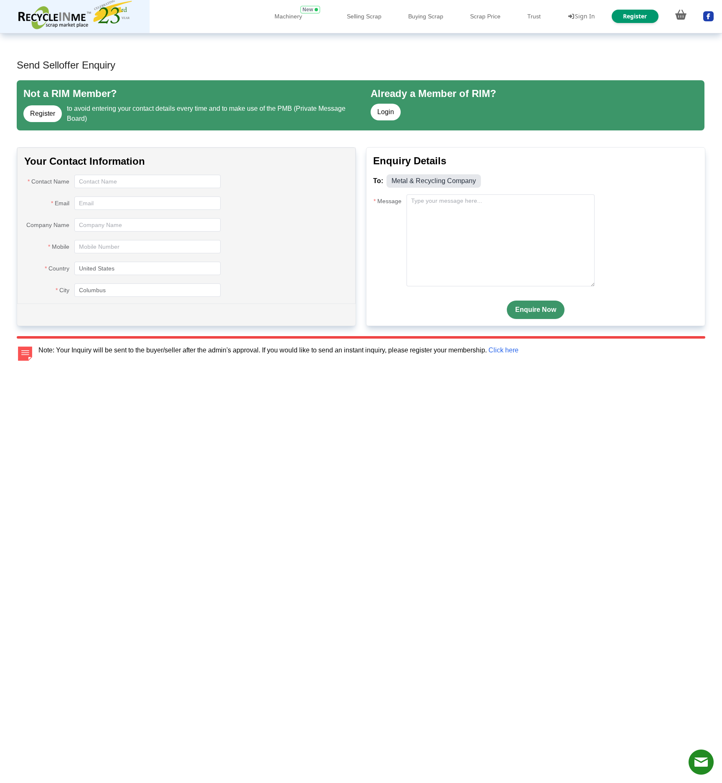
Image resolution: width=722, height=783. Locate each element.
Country (58, 268)
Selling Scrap (364, 16)
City (64, 290)
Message (389, 201)
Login (385, 111)
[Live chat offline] (701, 762)
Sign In (585, 16)
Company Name (47, 225)
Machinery (288, 16)
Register (42, 113)
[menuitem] (75, 16)
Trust (534, 16)
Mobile (60, 246)
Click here (503, 350)
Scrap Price (485, 16)
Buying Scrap (425, 16)
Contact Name (50, 181)
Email (62, 203)
